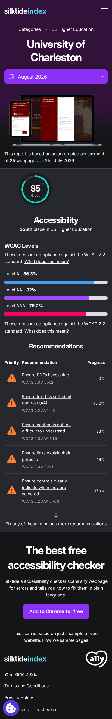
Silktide (17, 674)
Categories (29, 29)
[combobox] (56, 76)
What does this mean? (46, 261)
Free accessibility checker (30, 709)
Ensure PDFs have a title (45, 374)
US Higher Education (72, 29)
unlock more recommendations (75, 523)
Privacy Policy (18, 697)
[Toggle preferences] (11, 708)
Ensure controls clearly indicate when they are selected (44, 487)
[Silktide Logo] (25, 659)
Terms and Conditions (26, 685)
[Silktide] (25, 11)
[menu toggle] (104, 11)
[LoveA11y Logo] (97, 660)
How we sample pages (65, 640)
